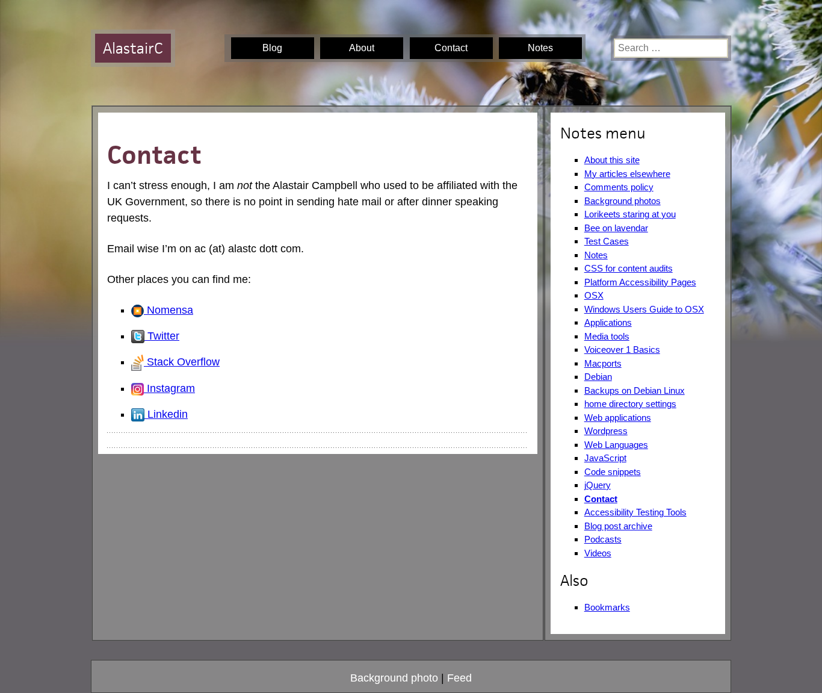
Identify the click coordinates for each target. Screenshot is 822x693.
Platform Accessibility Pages (640, 282)
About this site (612, 160)
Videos (597, 553)
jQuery (597, 485)
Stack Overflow (182, 362)
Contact (451, 48)
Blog (272, 48)
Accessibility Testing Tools (635, 512)
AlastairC (133, 48)
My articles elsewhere (627, 174)
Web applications (617, 417)
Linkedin (166, 414)
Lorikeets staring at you (630, 214)
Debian (598, 376)
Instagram (169, 388)
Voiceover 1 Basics (622, 349)
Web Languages (616, 445)
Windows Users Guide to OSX (644, 309)
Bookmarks (607, 607)
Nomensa (168, 310)
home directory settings (630, 404)
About (361, 48)
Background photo (394, 678)
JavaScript (605, 458)
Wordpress (606, 431)
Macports (603, 363)
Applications (608, 322)
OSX (594, 295)
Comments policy (619, 187)
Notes (540, 48)
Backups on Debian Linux (634, 390)
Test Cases (606, 241)
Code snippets (612, 472)
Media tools (606, 336)
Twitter (161, 336)
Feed (459, 678)
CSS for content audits (628, 268)
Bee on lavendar (616, 228)
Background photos (622, 201)
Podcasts (603, 539)
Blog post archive (618, 526)
